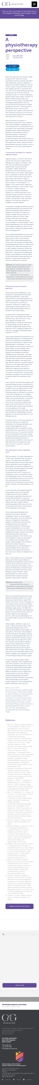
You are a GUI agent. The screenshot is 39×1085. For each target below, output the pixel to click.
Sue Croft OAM (18, 56)
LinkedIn (29, 1079)
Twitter (19, 1079)
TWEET (14, 69)
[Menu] (34, 4)
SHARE (14, 66)
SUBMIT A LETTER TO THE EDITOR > (19, 906)
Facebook (8, 1079)
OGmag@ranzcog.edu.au (9, 1048)
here (22, 15)
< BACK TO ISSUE (19, 985)
